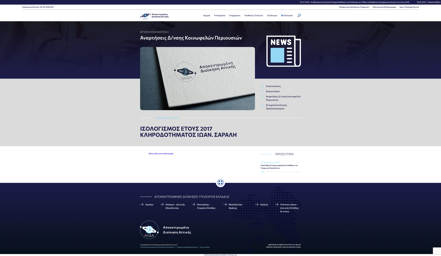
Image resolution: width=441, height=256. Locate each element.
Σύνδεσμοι (272, 15)
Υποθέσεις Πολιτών (253, 15)
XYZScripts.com (232, 255)
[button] (293, 15)
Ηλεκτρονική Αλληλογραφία (384, 7)
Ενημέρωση (234, 15)
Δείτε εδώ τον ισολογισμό (161, 153)
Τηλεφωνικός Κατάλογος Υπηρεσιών (354, 7)
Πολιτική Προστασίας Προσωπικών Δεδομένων (157, 247)
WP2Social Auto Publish (211, 255)
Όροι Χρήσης (205, 247)
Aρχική (206, 15)
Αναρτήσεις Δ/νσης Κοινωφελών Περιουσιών (191, 38)
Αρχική (145, 32)
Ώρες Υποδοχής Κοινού (409, 7)
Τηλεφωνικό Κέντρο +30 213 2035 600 (38, 7)
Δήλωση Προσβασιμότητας (187, 247)
